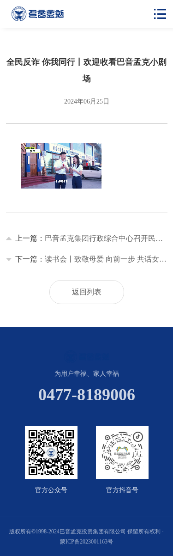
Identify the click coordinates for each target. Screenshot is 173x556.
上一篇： (91, 238)
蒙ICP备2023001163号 (86, 541)
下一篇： (91, 259)
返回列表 (86, 292)
